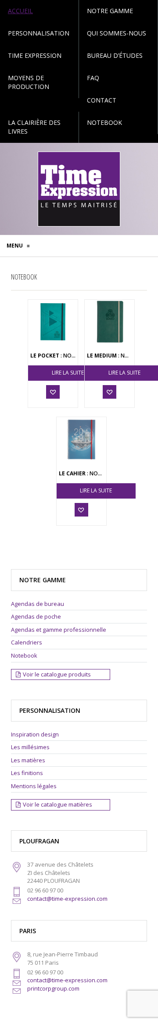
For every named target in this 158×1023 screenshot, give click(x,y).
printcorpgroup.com (53, 988)
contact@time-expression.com (67, 899)
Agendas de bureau (37, 604)
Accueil (20, 11)
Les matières (28, 760)
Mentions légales (34, 786)
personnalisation (38, 33)
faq (93, 78)
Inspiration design (35, 734)
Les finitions (27, 773)
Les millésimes (30, 747)
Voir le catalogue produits (57, 674)
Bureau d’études (115, 55)
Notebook (104, 122)
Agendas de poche (36, 616)
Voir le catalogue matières (57, 804)
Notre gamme (110, 11)
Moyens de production (28, 82)
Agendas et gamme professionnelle (58, 630)
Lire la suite (68, 372)
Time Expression (34, 55)
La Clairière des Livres (34, 126)
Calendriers (26, 642)
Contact (101, 100)
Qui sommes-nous (116, 33)
